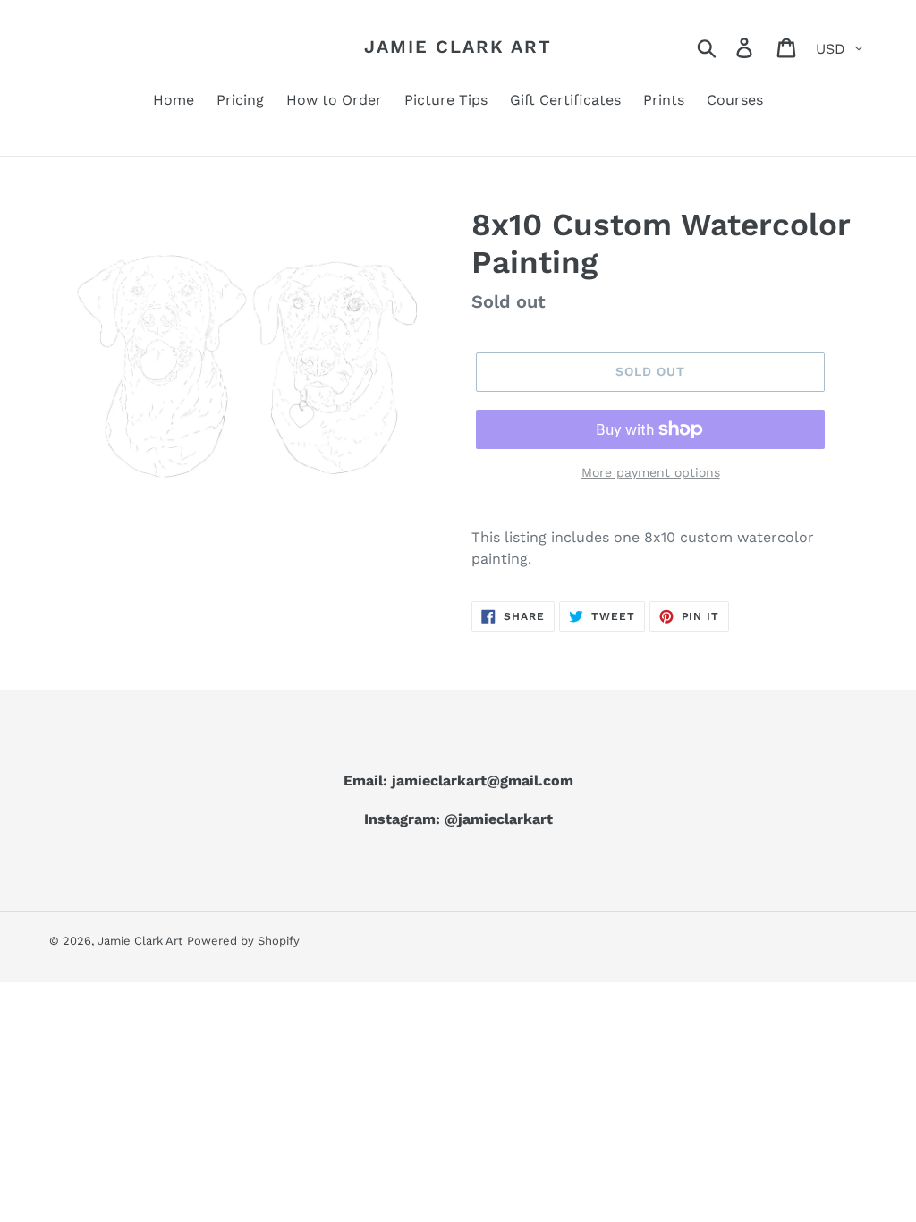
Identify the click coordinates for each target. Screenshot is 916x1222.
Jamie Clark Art (458, 46)
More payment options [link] (650, 472)
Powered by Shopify (243, 940)
